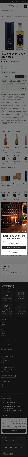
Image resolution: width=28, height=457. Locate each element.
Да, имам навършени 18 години (14, 247)
